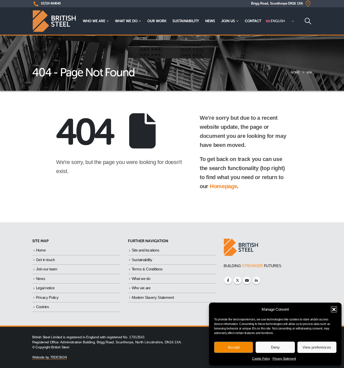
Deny (275, 347)
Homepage (223, 186)
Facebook (228, 280)
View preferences (316, 347)
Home (41, 250)
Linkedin (256, 280)
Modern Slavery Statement (153, 297)
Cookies (42, 307)
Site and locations (145, 250)
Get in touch (45, 260)
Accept (233, 347)
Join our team (46, 269)
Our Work (156, 21)
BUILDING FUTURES (252, 266)
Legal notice (45, 288)
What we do (126, 21)
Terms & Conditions (147, 269)
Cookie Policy (261, 358)
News (210, 21)
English (277, 21)
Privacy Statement (284, 358)
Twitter (237, 280)
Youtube (247, 280)
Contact (253, 21)
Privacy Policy (47, 297)
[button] (333, 309)
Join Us (228, 21)
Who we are (94, 21)
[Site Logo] (54, 21)
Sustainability (186, 21)
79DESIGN (58, 357)
